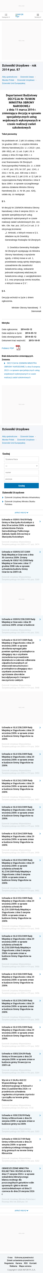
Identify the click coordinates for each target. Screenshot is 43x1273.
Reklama (13, 1266)
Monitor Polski (8, 80)
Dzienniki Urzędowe (26, 80)
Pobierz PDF (8, 348)
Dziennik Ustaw (27, 77)
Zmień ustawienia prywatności (20, 1260)
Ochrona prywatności (24, 1257)
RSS (26, 1263)
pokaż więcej (20, 1210)
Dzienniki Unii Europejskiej (13, 83)
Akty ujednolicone (9, 77)
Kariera (19, 1263)
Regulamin (9, 1263)
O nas (10, 1257)
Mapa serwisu (25, 1266)
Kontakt (33, 1263)
